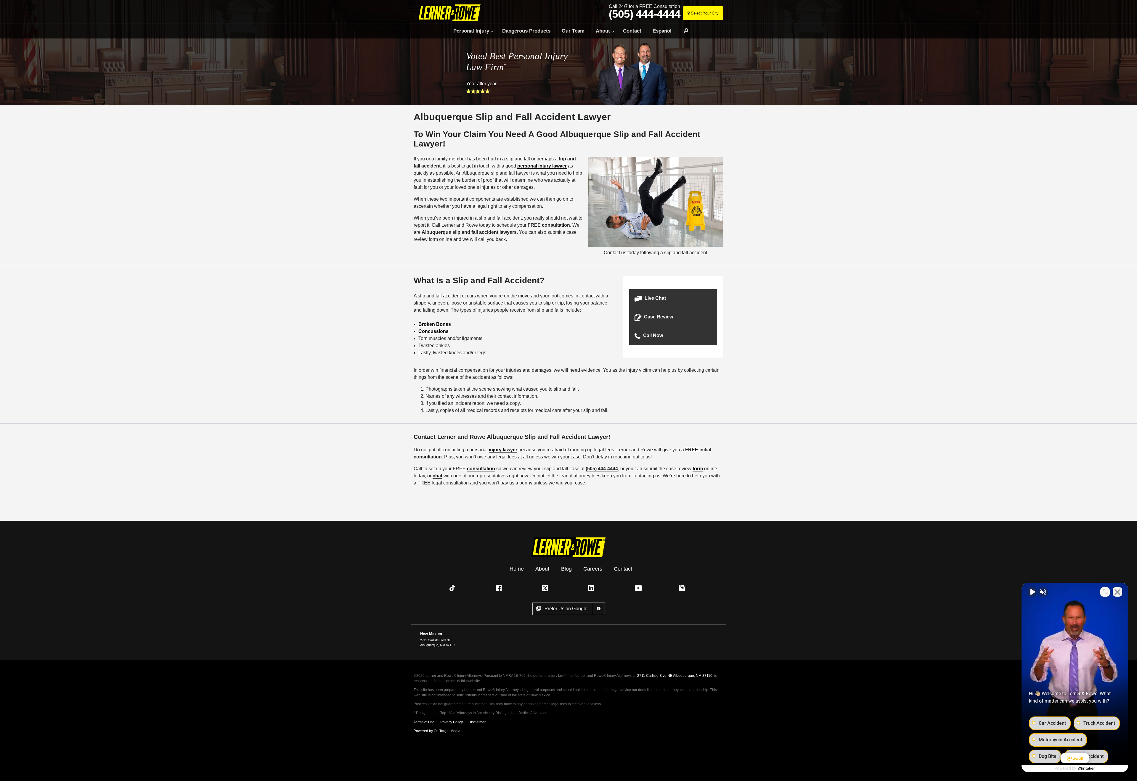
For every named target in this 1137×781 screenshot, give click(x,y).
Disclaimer (477, 722)
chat (437, 475)
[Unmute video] (1032, 592)
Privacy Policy (451, 722)
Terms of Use (424, 722)
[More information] (599, 609)
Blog (566, 569)
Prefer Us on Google (566, 608)
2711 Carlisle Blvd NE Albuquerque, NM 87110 (674, 676)
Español (662, 30)
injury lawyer (503, 449)
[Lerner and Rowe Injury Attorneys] (451, 12)
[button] (673, 298)
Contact (632, 30)
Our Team (573, 30)
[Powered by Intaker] (1087, 768)
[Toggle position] (1105, 592)
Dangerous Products (526, 30)
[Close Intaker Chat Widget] (1117, 592)
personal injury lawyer (542, 165)
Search (683, 30)
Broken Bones (434, 324)
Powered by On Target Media (437, 731)
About (603, 30)
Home (517, 569)
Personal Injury (471, 30)
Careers (592, 569)
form (698, 468)
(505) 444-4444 (644, 14)
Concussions (433, 331)
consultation (481, 468)
